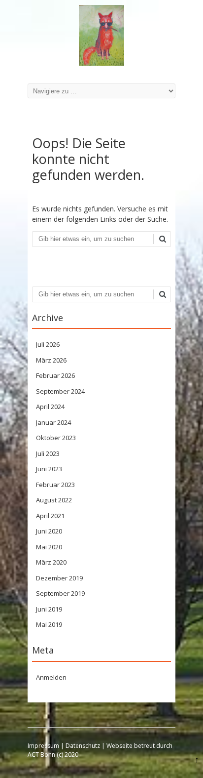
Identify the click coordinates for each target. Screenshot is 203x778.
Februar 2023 (55, 484)
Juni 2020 (49, 531)
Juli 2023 (48, 453)
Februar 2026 (55, 375)
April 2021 (50, 515)
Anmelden (51, 677)
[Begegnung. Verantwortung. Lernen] (101, 63)
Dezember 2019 (59, 577)
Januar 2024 (53, 422)
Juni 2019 (49, 609)
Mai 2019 (49, 624)
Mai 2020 (49, 546)
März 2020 (51, 562)
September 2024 (60, 391)
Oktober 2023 (56, 437)
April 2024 (50, 406)
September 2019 (60, 593)
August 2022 (54, 499)
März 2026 (51, 360)
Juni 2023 (49, 468)
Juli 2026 (48, 344)
